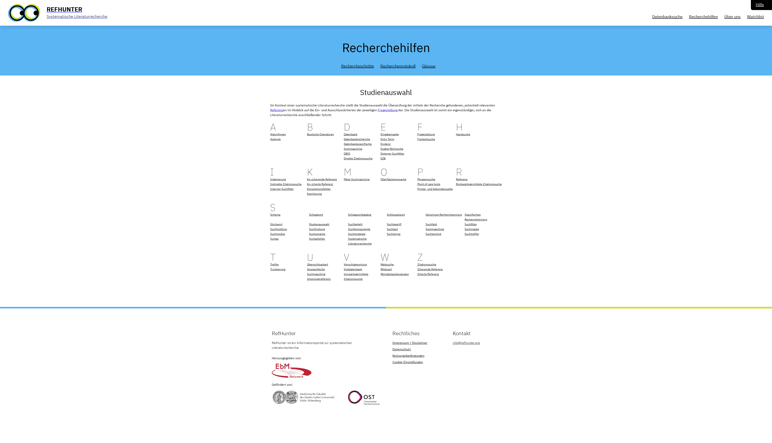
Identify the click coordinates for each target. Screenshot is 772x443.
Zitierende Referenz (430, 269)
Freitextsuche (426, 139)
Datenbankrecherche (357, 139)
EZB (383, 158)
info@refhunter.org (466, 343)
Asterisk (275, 139)
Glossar (429, 66)
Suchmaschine (435, 229)
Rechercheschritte (357, 66)
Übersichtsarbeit (317, 264)
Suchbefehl (355, 224)
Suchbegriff (394, 224)
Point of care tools (428, 184)
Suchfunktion (278, 229)
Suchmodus (277, 234)
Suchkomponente (359, 229)
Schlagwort (316, 214)
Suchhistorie (317, 229)
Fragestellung (387, 110)
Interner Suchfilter (282, 189)
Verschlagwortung (355, 264)
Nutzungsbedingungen (408, 356)
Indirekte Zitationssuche (286, 184)
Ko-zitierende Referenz (322, 179)
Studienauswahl (319, 224)
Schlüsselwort (396, 214)
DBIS (347, 153)
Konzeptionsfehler (319, 189)
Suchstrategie (356, 234)
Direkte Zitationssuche (358, 158)
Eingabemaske (390, 134)
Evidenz (386, 144)
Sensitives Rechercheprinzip (444, 214)
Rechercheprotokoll (398, 66)
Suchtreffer (472, 234)
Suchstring (393, 234)
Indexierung (278, 179)
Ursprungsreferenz (319, 279)
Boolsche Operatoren (320, 134)
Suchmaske (472, 229)
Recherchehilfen (703, 16)
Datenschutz (401, 349)
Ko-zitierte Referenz (320, 184)
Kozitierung (314, 194)
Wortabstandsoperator (395, 274)
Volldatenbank (353, 269)
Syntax (274, 239)
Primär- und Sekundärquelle (435, 189)
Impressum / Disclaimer (409, 343)
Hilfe (760, 4)
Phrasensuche (426, 179)
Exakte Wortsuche (392, 149)
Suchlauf (392, 229)
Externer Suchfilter (392, 153)
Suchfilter (471, 224)
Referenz (276, 110)
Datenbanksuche (667, 16)
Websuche (387, 264)
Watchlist (755, 16)
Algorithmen (278, 134)
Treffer (274, 264)
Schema (275, 214)
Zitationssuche (426, 264)
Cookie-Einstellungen (407, 362)
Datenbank (350, 134)
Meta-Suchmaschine (357, 179)
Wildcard (386, 269)
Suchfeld (431, 224)
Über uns (732, 16)
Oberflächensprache (393, 179)
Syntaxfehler (317, 239)
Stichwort (276, 224)
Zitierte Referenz (428, 274)
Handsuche (463, 134)
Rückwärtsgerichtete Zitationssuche (479, 184)
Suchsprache (317, 234)
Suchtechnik (433, 234)
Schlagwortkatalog (359, 214)
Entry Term (387, 139)
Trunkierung (277, 269)
